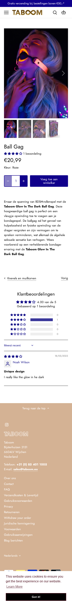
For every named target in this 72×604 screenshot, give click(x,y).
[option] (36, 73)
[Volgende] (63, 73)
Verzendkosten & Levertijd (21, 495)
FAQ (7, 489)
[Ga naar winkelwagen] (63, 12)
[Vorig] (9, 73)
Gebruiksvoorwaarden (18, 501)
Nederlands (10, 555)
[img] (13, 356)
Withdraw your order (17, 518)
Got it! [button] (36, 596)
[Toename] (23, 181)
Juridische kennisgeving (19, 523)
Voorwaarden (12, 529)
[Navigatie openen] (6, 12)
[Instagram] (6, 424)
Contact (9, 484)
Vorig (64, 278)
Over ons (10, 478)
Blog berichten (13, 540)
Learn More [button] (14, 586)
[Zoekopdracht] (54, 12)
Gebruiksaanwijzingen (18, 535)
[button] (13, 153)
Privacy (8, 506)
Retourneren (12, 512)
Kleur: (7, 167)
